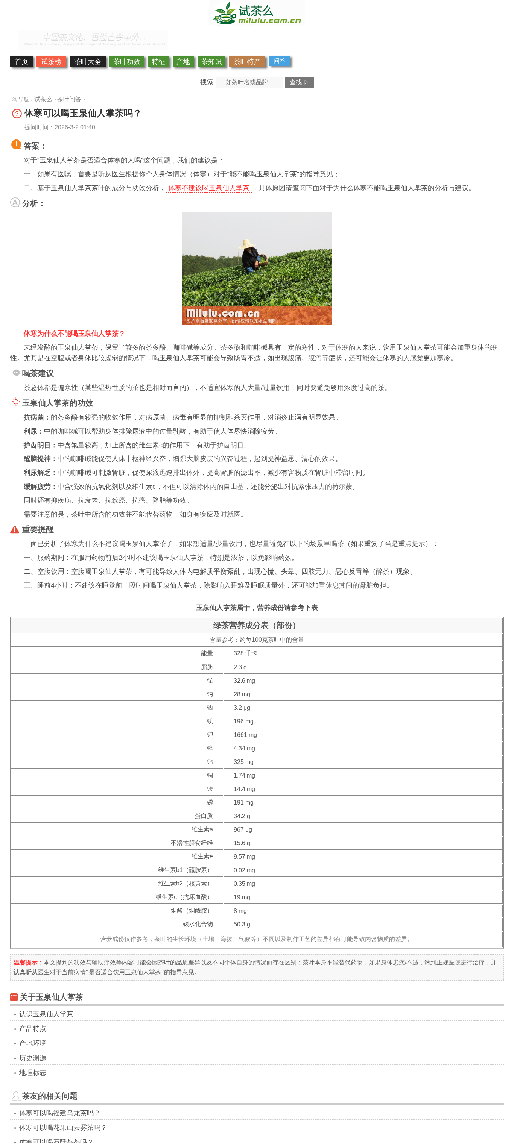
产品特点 (32, 1028)
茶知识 (211, 61)
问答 (280, 61)
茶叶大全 (87, 61)
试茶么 (43, 99)
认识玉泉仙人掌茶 (46, 1014)
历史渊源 (32, 1058)
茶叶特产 (247, 61)
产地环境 (32, 1043)
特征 (158, 61)
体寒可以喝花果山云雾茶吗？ (63, 1127)
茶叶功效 (126, 61)
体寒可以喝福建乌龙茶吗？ (59, 1113)
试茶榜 (51, 61)
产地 (183, 61)
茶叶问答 (69, 99)
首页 (21, 61)
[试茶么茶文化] (257, 23)
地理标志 (32, 1072)
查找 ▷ (299, 82)
